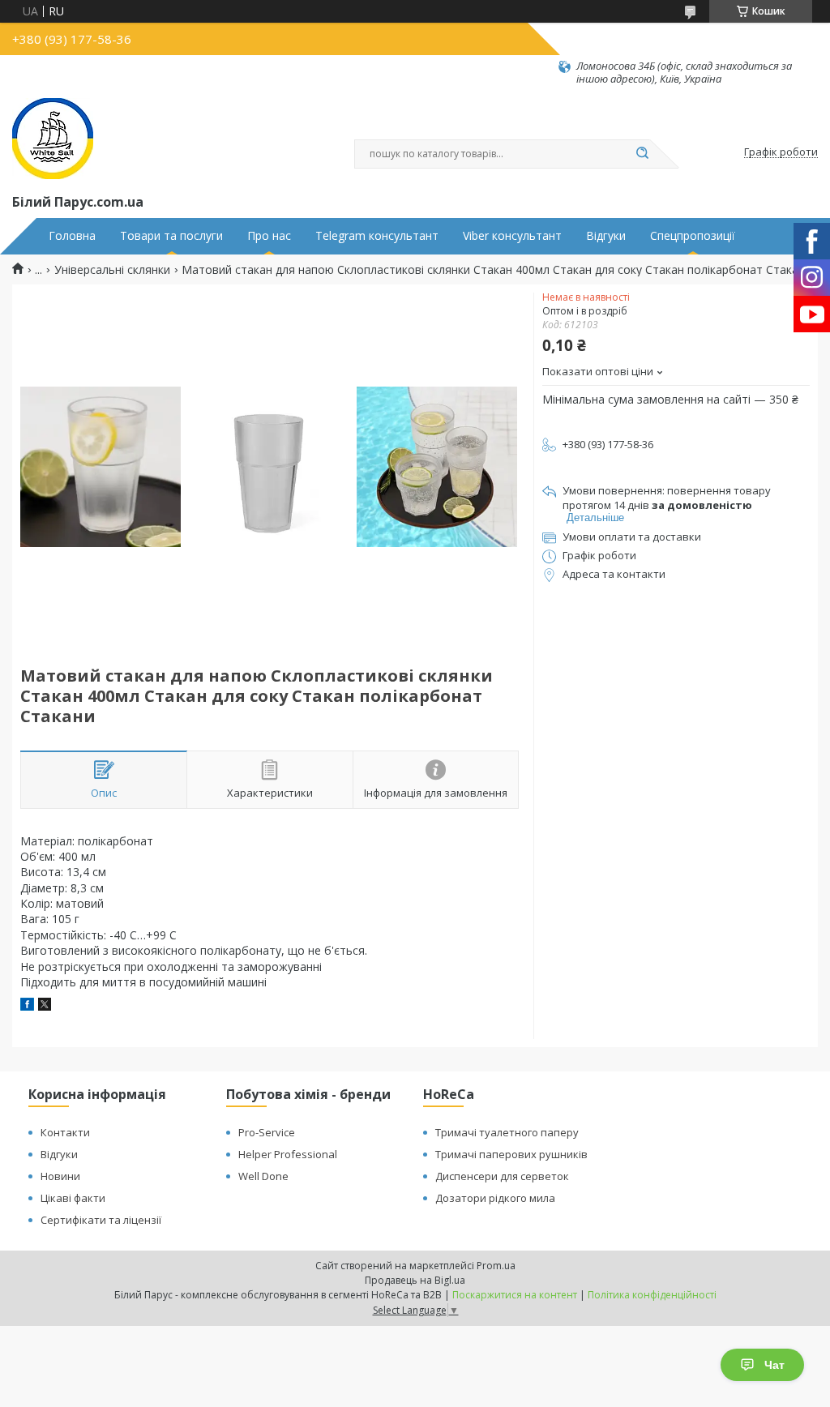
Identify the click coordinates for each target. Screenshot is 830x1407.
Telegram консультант (377, 236)
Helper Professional (287, 1154)
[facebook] (27, 1006)
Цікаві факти (73, 1198)
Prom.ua (496, 1265)
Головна (72, 236)
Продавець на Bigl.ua (415, 1280)
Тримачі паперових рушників (511, 1154)
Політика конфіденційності (652, 1295)
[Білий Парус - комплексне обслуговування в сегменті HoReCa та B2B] (52, 138)
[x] (44, 1006)
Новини (60, 1176)
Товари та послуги (171, 236)
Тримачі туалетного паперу (507, 1132)
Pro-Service (266, 1132)
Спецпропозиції (692, 236)
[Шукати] (642, 154)
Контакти (65, 1132)
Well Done (263, 1176)
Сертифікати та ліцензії (101, 1219)
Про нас (269, 236)
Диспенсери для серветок (502, 1176)
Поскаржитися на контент (514, 1295)
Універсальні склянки (112, 270)
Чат (774, 1364)
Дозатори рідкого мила (495, 1198)
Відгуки (606, 236)
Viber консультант (512, 236)
